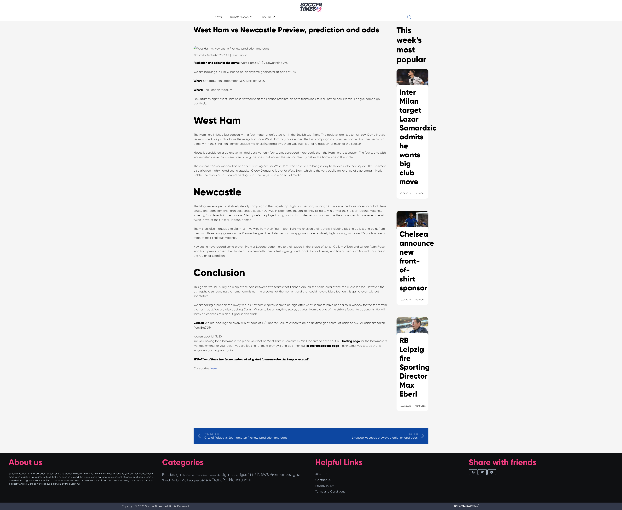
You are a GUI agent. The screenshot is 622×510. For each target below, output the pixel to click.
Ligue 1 (243, 475)
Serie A (205, 480)
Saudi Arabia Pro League (180, 480)
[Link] (311, 7)
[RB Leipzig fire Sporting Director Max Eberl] (412, 368)
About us (321, 474)
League (234, 475)
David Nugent (239, 55)
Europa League (209, 475)
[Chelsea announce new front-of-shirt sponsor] (412, 262)
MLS (253, 475)
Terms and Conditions (330, 491)
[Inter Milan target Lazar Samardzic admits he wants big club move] (412, 138)
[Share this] (473, 472)
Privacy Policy (324, 485)
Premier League (285, 474)
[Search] (409, 17)
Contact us (322, 480)
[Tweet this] (482, 472)
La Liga (222, 474)
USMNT (246, 480)
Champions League (192, 475)
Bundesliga (171, 475)
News (214, 368)
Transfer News (226, 479)
